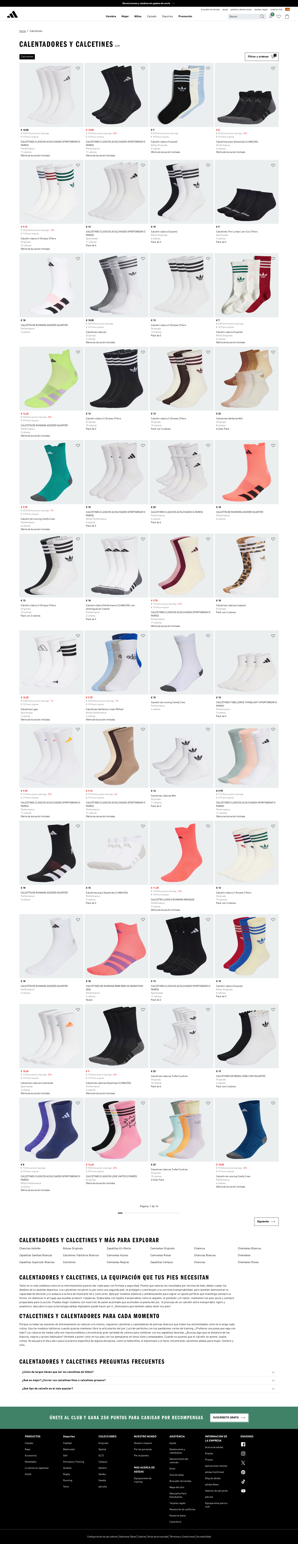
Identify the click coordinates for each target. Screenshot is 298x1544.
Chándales (244, 1255)
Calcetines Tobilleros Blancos (81, 1255)
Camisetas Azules (117, 1255)
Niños (137, 16)
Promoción (185, 16)
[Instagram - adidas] (256, 1454)
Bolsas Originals (73, 1248)
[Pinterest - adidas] (256, 1472)
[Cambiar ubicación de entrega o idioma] (287, 9)
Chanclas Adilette (30, 1248)
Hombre (111, 16)
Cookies (142, 1537)
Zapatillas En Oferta (119, 1248)
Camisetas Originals (162, 1248)
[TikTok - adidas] (256, 1482)
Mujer (125, 16)
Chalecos (199, 1248)
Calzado (151, 16)
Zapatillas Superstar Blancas (36, 1262)
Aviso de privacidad (158, 1537)
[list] (132, 57)
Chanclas (199, 1262)
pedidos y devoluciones (241, 10)
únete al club (276, 10)
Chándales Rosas (248, 1262)
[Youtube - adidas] (256, 1491)
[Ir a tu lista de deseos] (279, 16)
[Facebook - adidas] (256, 1444)
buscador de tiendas (210, 10)
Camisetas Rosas (160, 1255)
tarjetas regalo (261, 10)
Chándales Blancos (249, 1248)
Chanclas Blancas (205, 1255)
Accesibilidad (203, 1537)
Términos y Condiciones (182, 1537)
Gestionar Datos (127, 1537)
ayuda (225, 10)
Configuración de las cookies (102, 1537)
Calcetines (69, 1262)
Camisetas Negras (118, 1262)
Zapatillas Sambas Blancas (35, 1255)
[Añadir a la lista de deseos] (78, 69)
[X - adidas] (256, 1463)
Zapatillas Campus (161, 1262)
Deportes (167, 16)
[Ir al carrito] (287, 16)
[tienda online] (12, 15)
